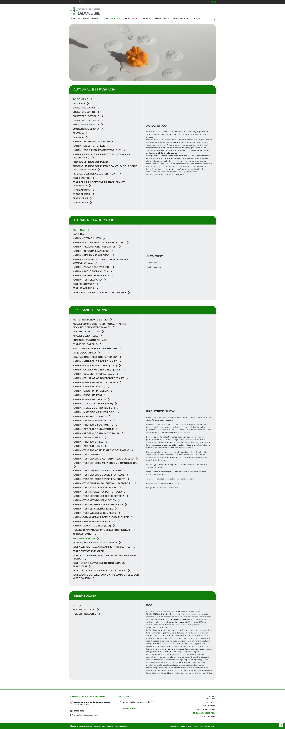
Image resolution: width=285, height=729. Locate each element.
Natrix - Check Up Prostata (91, 391)
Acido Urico (81, 99)
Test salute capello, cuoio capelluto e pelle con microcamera (106, 576)
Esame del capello (85, 344)
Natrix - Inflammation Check (92, 255)
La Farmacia (83, 18)
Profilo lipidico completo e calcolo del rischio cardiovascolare (105, 168)
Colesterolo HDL (84, 107)
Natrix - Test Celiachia (88, 279)
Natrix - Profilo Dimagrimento (93, 424)
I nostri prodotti (205, 709)
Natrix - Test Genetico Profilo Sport (97, 470)
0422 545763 (79, 711)
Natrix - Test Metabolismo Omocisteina (99, 496)
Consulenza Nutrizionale (90, 340)
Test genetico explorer (89, 551)
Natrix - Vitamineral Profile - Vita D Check (101, 517)
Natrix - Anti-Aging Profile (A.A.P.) (95, 361)
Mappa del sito (185, 726)
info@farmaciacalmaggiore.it (86, 715)
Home (72, 18)
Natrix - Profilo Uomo (88, 446)
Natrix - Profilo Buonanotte (92, 420)
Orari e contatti (206, 716)
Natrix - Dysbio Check (87, 238)
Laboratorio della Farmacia (78, 2)
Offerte (135, 18)
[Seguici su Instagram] (215, 2)
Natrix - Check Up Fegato (89, 386)
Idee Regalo (146, 18)
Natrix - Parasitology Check (92, 267)
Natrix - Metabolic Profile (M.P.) (94, 408)
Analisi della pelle (86, 335)
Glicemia (78, 133)
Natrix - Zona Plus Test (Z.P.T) (92, 525)
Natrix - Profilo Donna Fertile (93, 429)
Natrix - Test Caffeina (87, 454)
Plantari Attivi (83, 534)
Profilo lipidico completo (91, 162)
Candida (78, 234)
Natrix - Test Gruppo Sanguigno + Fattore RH (103, 483)
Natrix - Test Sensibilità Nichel (93, 508)
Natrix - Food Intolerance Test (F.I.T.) (97, 150)
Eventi (167, 18)
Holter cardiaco (84, 609)
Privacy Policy (198, 726)
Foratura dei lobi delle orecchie (95, 348)
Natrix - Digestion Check (89, 146)
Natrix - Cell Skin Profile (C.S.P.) (94, 374)
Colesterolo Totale (86, 116)
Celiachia (79, 103)
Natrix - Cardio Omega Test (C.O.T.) (95, 365)
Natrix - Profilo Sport (88, 437)
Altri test (79, 229)
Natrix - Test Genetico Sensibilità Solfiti (99, 479)
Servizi (126, 18)
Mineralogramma (85, 352)
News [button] (157, 18)
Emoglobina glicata (86, 124)
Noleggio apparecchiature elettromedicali (102, 530)
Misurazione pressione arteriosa (95, 357)
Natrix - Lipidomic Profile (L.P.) (93, 403)
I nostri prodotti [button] (110, 18)
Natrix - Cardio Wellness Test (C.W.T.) (97, 369)
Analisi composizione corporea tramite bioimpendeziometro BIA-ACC (99, 326)
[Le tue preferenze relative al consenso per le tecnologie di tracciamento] (281, 725)
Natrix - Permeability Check (91, 275)
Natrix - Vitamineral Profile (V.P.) (95, 521)
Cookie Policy (210, 726)
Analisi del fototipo (87, 331)
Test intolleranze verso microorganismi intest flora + (104, 557)
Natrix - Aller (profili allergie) (94, 141)
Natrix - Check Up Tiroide (89, 399)
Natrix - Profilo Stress (88, 441)
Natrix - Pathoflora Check (91, 271)
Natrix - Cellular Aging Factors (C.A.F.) (99, 378)
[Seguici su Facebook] (212, 2)
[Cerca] (213, 19)
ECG (75, 605)
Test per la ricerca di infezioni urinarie (100, 292)
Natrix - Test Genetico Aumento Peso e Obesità (104, 458)
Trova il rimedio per (204, 713)
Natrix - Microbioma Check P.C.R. (94, 412)
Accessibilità (174, 726)
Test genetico (82, 178)
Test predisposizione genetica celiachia (99, 570)
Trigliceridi (81, 198)
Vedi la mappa (129, 708)
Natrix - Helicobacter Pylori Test (95, 246)
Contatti (196, 18)
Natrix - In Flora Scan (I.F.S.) (91, 251)
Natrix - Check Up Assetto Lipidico (95, 382)
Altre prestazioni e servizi (91, 319)
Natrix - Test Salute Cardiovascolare (98, 504)
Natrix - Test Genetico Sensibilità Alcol (99, 474)
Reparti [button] (95, 18)
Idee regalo (208, 706)
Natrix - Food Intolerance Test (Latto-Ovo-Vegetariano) (101, 156)
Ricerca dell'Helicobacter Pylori (95, 173)
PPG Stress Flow (84, 538)
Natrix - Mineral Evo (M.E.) (90, 416)
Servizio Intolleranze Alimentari (95, 542)
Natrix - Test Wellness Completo (95, 513)
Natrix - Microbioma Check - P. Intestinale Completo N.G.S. (100, 261)
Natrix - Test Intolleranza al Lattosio (98, 487)
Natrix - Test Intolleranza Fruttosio (97, 491)
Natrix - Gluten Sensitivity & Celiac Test (99, 242)
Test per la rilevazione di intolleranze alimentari (99, 184)
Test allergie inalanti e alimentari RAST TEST (102, 547)
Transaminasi (82, 189)
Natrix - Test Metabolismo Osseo (95, 500)
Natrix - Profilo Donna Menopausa (96, 433)
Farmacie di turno (181, 18)
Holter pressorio (85, 614)
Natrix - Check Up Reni (87, 395)
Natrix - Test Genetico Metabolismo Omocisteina (105, 463)
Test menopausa (84, 284)
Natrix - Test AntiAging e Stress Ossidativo (101, 450)
